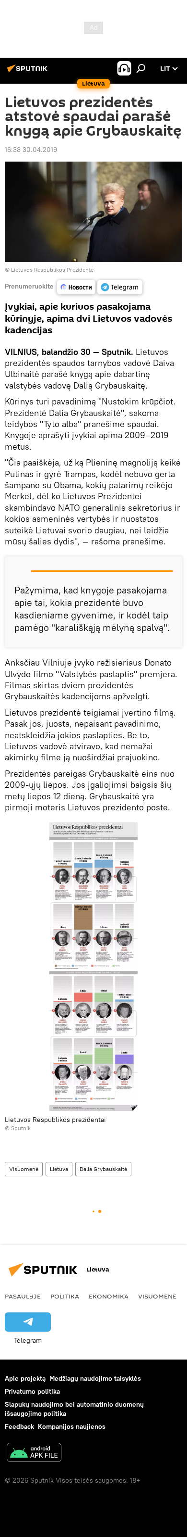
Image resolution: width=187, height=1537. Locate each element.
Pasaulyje (23, 1296)
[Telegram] (119, 287)
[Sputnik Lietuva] (29, 72)
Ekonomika (109, 1296)
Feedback (19, 1426)
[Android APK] (34, 1453)
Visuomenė (23, 1168)
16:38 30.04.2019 (31, 149)
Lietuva (59, 1168)
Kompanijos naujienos (71, 1426)
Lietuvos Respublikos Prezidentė (52, 269)
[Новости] (76, 287)
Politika (64, 1296)
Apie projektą (25, 1378)
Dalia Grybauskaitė (103, 1168)
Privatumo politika (32, 1391)
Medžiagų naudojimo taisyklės (95, 1378)
